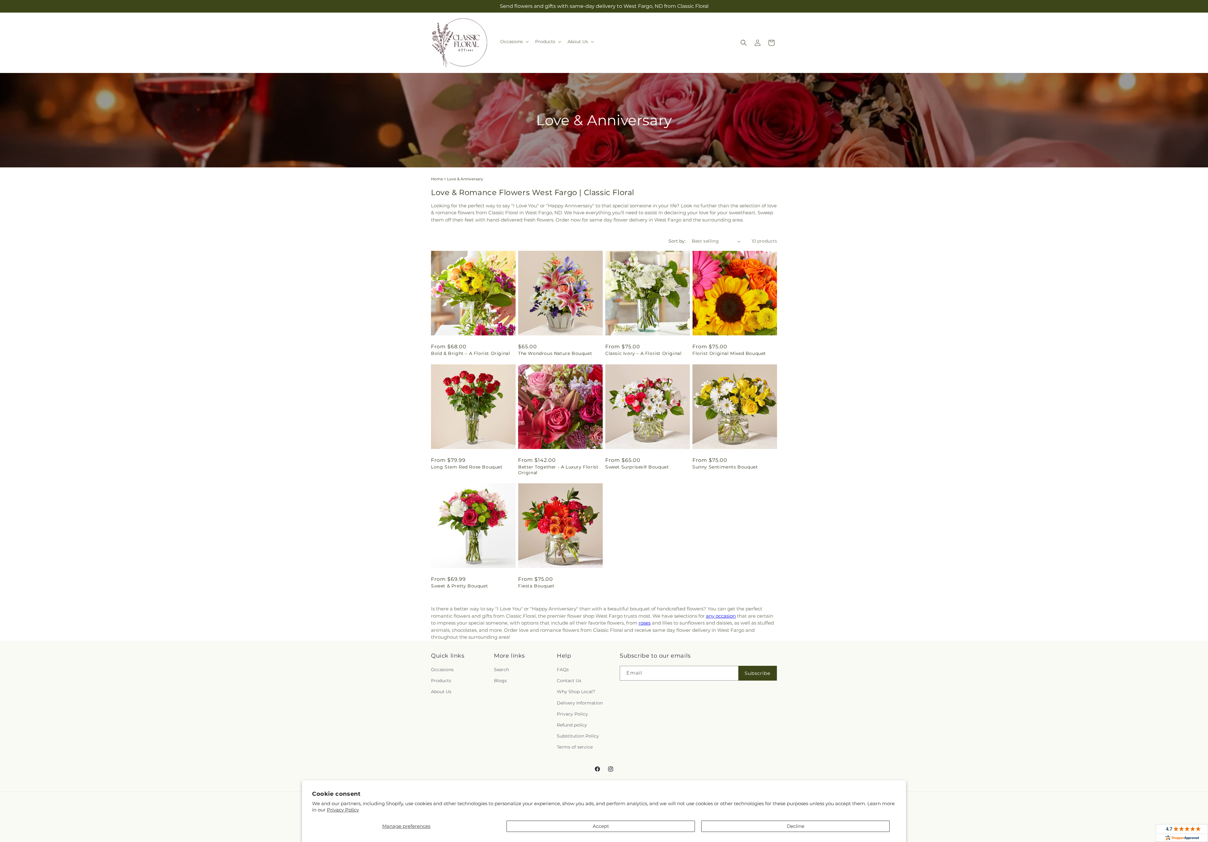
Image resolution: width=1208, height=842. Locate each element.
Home (437, 179)
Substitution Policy (578, 736)
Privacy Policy (343, 810)
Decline (795, 826)
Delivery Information (580, 703)
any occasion (721, 616)
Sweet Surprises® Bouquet (637, 467)
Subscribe (757, 673)
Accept (601, 826)
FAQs (563, 669)
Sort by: (676, 241)
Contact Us (569, 680)
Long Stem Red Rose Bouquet (467, 467)
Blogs (500, 680)
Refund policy (572, 725)
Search (501, 669)
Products (441, 680)
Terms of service (575, 747)
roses (645, 623)
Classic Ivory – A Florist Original (643, 353)
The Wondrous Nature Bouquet (555, 353)
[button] (513, 41)
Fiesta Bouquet (536, 586)
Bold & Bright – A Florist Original (470, 353)
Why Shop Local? (576, 691)
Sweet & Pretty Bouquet (459, 586)
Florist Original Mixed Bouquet (729, 353)
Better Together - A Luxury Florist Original (558, 469)
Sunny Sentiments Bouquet (725, 467)
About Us (441, 691)
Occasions (442, 669)
